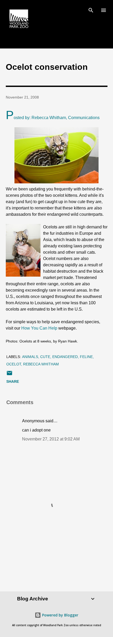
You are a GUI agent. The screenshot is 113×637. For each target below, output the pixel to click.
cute (45, 357)
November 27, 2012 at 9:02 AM (51, 439)
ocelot (13, 364)
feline (86, 357)
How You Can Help (39, 328)
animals (30, 357)
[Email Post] (9, 375)
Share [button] (12, 381)
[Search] (91, 9)
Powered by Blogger (59, 615)
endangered (65, 357)
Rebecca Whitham (41, 364)
